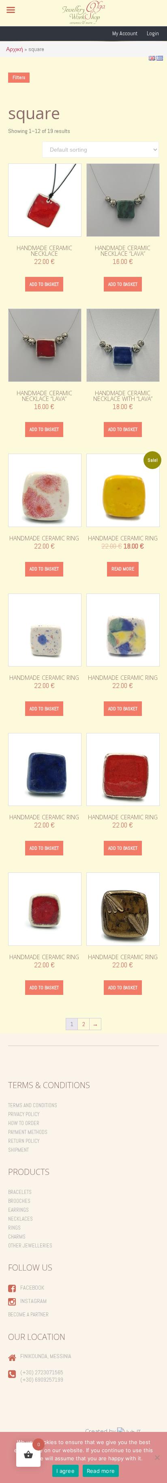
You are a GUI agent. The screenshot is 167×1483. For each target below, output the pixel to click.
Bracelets (20, 1192)
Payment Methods (27, 1132)
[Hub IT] (129, 1431)
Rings (14, 1227)
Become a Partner (28, 1314)
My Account (124, 33)
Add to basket (44, 284)
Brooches (19, 1201)
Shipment (18, 1150)
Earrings (18, 1210)
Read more (122, 569)
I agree (65, 1471)
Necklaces (20, 1218)
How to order (23, 1123)
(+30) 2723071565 (41, 1372)
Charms (17, 1236)
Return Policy (23, 1141)
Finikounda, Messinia (45, 1356)
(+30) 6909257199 (41, 1379)
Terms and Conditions (32, 1105)
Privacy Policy (23, 1114)
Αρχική (14, 49)
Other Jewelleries (30, 1245)
